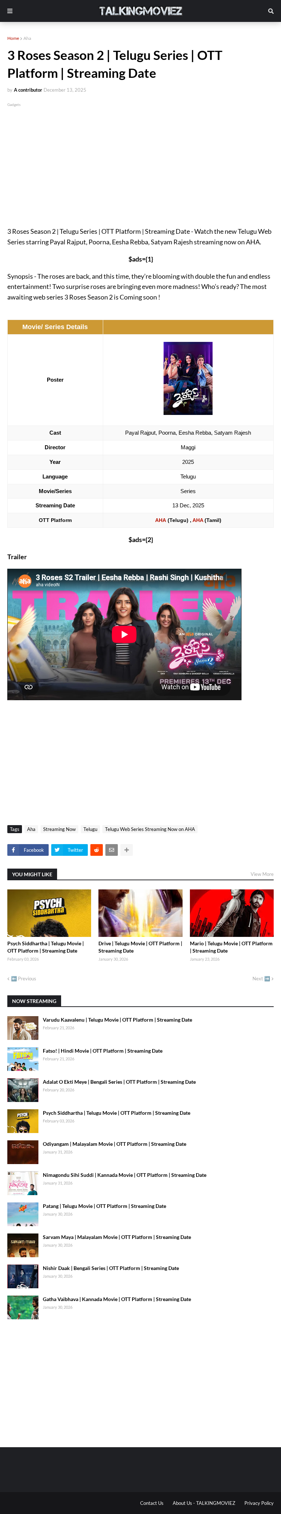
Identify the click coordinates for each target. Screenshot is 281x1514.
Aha (27, 38)
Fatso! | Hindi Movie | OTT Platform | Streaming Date (102, 1051)
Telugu (90, 829)
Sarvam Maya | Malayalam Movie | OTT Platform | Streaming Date (117, 1237)
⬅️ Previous (23, 978)
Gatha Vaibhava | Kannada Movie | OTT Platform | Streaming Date (117, 1299)
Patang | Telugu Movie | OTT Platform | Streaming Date (104, 1206)
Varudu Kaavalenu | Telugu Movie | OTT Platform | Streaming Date (117, 1020)
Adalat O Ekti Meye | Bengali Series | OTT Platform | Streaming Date (119, 1082)
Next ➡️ (261, 978)
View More (262, 874)
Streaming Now (59, 829)
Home (13, 38)
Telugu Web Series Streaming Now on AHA (150, 829)
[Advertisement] (140, 159)
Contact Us (152, 1503)
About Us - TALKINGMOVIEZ (204, 1503)
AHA (160, 520)
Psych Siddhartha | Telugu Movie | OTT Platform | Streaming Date (45, 947)
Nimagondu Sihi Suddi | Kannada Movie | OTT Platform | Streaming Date (124, 1175)
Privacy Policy (259, 1503)
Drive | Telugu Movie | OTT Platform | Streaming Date (140, 947)
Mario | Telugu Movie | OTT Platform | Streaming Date (231, 947)
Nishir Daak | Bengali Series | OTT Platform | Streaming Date (111, 1268)
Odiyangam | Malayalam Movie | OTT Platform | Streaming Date (114, 1144)
